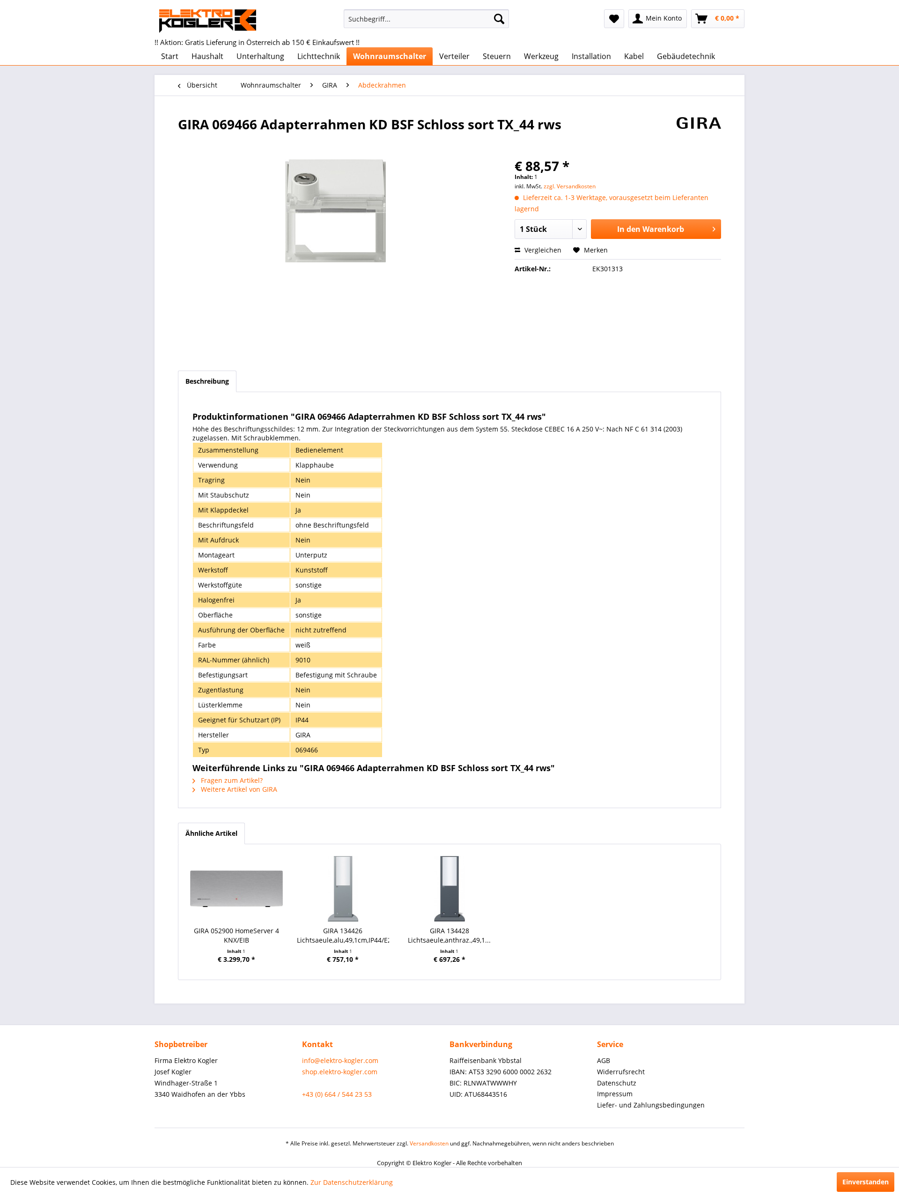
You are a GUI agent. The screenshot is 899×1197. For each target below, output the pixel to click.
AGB (603, 1060)
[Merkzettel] (614, 18)
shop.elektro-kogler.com (339, 1071)
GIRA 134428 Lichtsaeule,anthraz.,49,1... (449, 935)
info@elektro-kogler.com (340, 1060)
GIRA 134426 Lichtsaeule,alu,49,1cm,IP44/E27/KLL (343, 935)
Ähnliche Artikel (211, 833)
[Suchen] (499, 18)
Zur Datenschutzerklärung (351, 1182)
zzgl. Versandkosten (570, 186)
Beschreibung (207, 381)
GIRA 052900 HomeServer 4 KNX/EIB (236, 935)
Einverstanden (865, 1181)
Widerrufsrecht (621, 1071)
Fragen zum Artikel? (231, 780)
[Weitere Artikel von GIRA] (699, 133)
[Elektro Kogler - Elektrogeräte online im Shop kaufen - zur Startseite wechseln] (207, 21)
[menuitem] (426, 18)
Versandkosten (429, 1143)
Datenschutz (616, 1082)
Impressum (615, 1093)
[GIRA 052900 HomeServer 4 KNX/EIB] (236, 889)
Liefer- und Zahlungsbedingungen (651, 1104)
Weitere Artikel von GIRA (238, 789)
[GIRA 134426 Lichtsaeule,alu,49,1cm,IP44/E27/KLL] (343, 889)
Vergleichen (542, 249)
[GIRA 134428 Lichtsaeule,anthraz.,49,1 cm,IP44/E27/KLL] (449, 889)
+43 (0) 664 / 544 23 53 (337, 1094)
